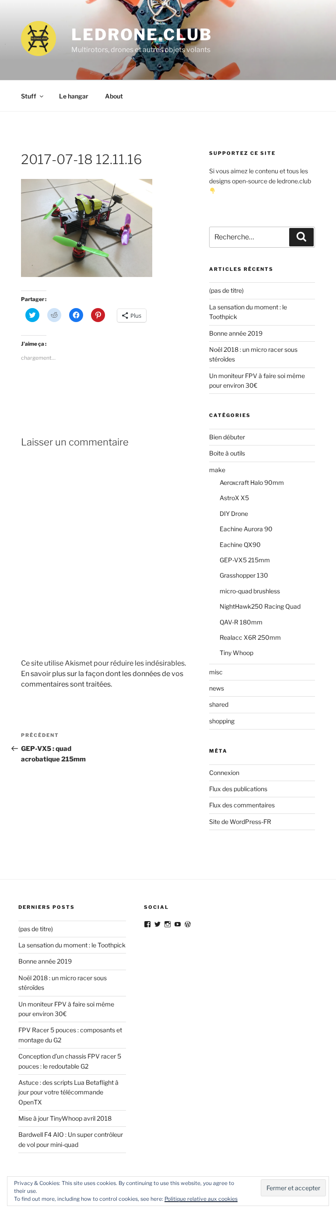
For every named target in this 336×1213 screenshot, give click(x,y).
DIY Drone (234, 513)
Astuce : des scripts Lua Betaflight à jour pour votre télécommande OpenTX (68, 1092)
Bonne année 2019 (235, 333)
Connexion (224, 772)
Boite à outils (227, 453)
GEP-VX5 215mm (245, 560)
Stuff (28, 96)
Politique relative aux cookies (201, 1198)
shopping (221, 721)
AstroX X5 (234, 497)
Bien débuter (227, 437)
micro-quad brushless (250, 591)
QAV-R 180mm (241, 622)
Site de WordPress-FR (240, 821)
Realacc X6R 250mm (250, 637)
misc (216, 672)
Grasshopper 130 (244, 575)
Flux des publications (238, 788)
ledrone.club (141, 34)
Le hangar (73, 96)
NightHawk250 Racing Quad (260, 606)
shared (218, 704)
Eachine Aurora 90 (246, 529)
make (217, 469)
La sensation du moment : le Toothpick (72, 945)
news (216, 688)
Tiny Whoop (236, 652)
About (114, 96)
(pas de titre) (226, 290)
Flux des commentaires (242, 805)
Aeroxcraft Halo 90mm (252, 482)
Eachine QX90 (240, 544)
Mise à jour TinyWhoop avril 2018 (65, 1118)
